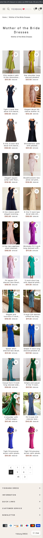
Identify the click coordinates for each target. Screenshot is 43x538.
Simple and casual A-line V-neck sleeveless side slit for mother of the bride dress (32, 384)
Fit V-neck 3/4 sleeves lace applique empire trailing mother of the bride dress (32, 418)
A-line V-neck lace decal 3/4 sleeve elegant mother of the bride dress (11, 145)
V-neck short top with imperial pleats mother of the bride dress (32, 281)
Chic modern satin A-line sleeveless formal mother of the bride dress (11, 76)
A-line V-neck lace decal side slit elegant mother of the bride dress (32, 213)
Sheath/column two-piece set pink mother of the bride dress (31, 179)
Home (4, 17)
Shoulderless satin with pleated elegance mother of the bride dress (32, 145)
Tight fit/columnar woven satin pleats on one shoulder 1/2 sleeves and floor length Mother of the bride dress (11, 452)
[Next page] (24, 476)
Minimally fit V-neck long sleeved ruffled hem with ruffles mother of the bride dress (32, 247)
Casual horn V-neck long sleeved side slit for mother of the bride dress (11, 384)
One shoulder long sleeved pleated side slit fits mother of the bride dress (32, 76)
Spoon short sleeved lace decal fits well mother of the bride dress (11, 350)
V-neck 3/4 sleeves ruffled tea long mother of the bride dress (32, 315)
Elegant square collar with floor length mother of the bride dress (11, 179)
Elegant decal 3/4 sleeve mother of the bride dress (32, 110)
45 (18, 477)
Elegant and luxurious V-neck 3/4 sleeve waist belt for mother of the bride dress (11, 315)
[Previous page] (11, 467)
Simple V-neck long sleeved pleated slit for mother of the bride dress (32, 350)
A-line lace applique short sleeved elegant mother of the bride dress (11, 247)
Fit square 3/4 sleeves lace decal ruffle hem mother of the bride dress (11, 281)
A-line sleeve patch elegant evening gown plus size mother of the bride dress (11, 213)
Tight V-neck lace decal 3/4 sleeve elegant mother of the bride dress (11, 110)
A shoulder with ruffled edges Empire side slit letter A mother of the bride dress (11, 418)
